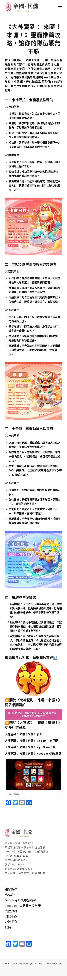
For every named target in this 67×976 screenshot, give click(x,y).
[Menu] (60, 7)
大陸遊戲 (11, 911)
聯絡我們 (11, 895)
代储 (8, 927)
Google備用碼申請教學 (20, 900)
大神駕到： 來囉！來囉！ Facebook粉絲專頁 (33, 753)
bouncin (58, 964)
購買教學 (11, 889)
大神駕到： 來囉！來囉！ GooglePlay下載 (31, 740)
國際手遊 (11, 916)
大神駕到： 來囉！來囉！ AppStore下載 (30, 747)
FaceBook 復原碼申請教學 (23, 905)
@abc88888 (21, 856)
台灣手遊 (11, 922)
